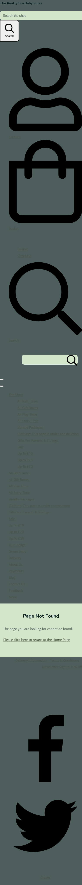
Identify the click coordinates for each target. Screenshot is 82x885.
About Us (16, 564)
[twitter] (45, 861)
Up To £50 (25, 466)
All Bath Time (27, 401)
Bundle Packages (30, 427)
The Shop (16, 394)
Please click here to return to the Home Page (36, 639)
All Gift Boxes (27, 408)
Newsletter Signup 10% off (62, 667)
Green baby (17, 551)
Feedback (16, 590)
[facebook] (45, 786)
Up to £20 (25, 460)
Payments (16, 571)
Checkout (24, 255)
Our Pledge (17, 545)
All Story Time (27, 421)
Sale (20, 447)
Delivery (15, 558)
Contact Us (17, 584)
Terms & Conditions (64, 660)
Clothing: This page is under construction (48, 434)
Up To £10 (25, 453)
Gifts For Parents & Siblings (37, 440)
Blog (12, 577)
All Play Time (27, 414)
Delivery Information (31, 660)
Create (45, 877)
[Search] (72, 360)
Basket (22, 249)
